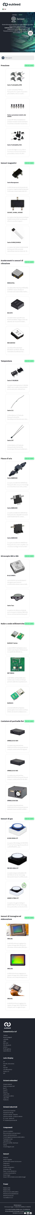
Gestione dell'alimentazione (10, 1135)
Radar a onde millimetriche (9, 1171)
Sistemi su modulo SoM (8, 1086)
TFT (4, 1062)
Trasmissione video (8, 1139)
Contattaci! (27, 1211)
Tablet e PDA (6, 1094)
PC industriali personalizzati (10, 1120)
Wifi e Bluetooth (7, 1045)
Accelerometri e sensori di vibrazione (12, 1161)
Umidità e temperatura (8, 1167)
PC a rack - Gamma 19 (8, 1118)
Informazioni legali (9, 1207)
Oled (4, 1065)
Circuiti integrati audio (8, 1147)
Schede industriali (7, 1084)
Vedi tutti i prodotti (29, 65)
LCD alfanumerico (7, 1069)
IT (5, 9)
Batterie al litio (6, 1188)
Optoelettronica (7, 1141)
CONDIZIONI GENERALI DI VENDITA (22, 1207)
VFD (4, 1073)
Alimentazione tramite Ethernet (10, 1193)
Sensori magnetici (7, 1159)
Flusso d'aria (6, 1165)
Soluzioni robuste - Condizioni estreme (12, 1116)
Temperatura (6, 1163)
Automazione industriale (9, 1110)
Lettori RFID (6, 1098)
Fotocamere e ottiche (8, 1096)
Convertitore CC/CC (8, 1197)
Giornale (5, 1067)
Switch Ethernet (7, 1051)
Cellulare (5, 1035)
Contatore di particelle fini (9, 1173)
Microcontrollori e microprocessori (12, 1133)
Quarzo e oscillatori (8, 1131)
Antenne (5, 1047)
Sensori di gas (6, 1175)
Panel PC (5, 1090)
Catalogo (14, 14)
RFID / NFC (5, 1043)
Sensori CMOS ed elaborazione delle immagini (14, 1177)
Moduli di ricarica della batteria (10, 1192)
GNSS (4, 1041)
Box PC (5, 1088)
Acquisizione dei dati (8, 1112)
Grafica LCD (6, 1071)
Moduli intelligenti (7, 1037)
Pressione (5, 1157)
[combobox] (4, 9)
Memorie (5, 1092)
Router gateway (7, 1049)
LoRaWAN (5, 1039)
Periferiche (5, 1100)
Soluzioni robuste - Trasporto (10, 1114)
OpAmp (5, 1145)
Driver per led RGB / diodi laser (10, 1143)
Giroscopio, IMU (7, 1169)
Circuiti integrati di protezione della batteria (13, 1137)
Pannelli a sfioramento (8, 1063)
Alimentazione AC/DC (8, 1195)
